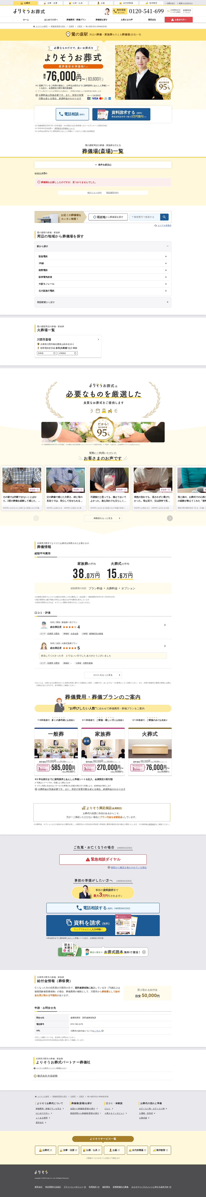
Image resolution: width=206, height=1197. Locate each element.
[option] (103, 1076)
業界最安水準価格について (65, 128)
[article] (103, 628)
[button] (60, 97)
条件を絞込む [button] (105, 164)
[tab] (25, 3)
